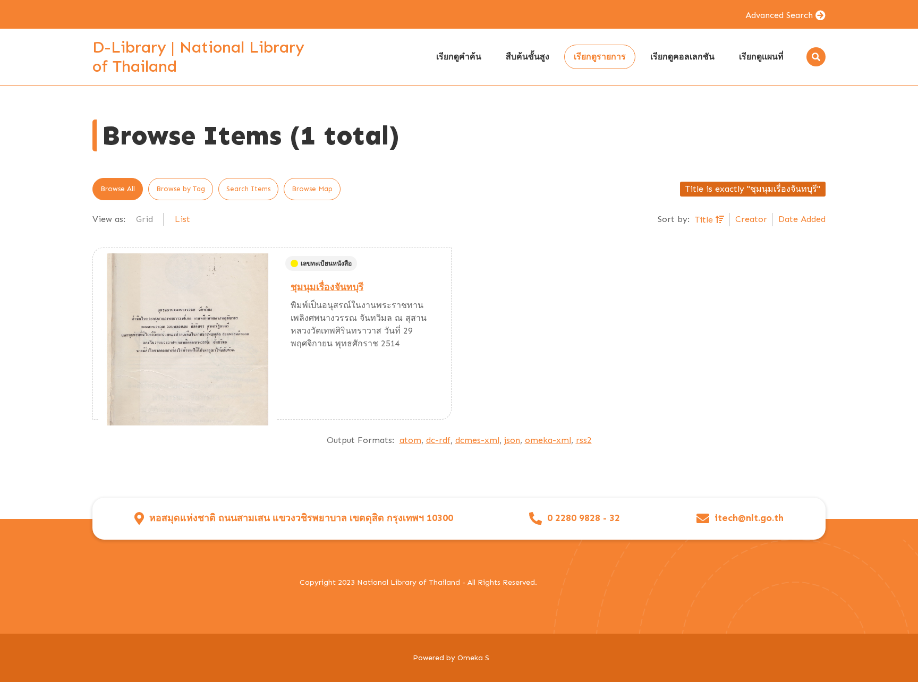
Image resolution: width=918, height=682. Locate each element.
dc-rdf (438, 440)
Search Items (248, 189)
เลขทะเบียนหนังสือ (326, 263)
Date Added (802, 219)
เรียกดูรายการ (600, 57)
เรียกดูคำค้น (458, 57)
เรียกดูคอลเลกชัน (682, 57)
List (182, 219)
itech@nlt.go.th (749, 518)
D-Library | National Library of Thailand (198, 57)
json (512, 440)
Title (705, 220)
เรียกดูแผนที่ (761, 57)
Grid (144, 219)
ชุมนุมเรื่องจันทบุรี (327, 287)
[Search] (816, 56)
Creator (751, 219)
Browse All (117, 189)
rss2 (584, 440)
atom (410, 440)
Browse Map (312, 189)
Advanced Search (779, 15)
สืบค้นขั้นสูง (527, 57)
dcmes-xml (477, 440)
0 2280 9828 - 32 (583, 518)
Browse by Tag (180, 189)
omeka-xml (548, 440)
